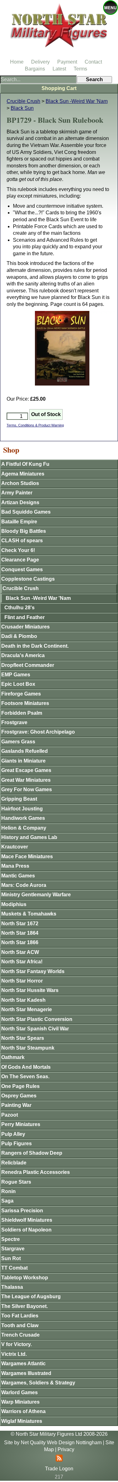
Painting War (16, 1105)
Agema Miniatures (22, 473)
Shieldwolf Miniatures (26, 1220)
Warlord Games (19, 1392)
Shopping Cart (59, 88)
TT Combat (14, 1268)
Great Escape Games (26, 770)
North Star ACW (20, 952)
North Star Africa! (21, 961)
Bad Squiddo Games (26, 512)
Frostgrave (14, 722)
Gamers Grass (18, 741)
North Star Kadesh (23, 1000)
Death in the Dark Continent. (35, 646)
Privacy (66, 1449)
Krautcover (14, 846)
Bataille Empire (19, 521)
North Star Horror (22, 980)
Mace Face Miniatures (27, 856)
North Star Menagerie (26, 1009)
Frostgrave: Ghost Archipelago (38, 732)
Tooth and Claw (19, 1325)
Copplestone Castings (28, 579)
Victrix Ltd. (14, 1354)
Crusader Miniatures (25, 626)
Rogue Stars (16, 1182)
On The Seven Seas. (25, 1076)
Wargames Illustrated (26, 1373)
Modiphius (13, 904)
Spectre (10, 1239)
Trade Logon (59, 1468)
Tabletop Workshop (24, 1277)
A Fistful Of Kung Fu (25, 464)
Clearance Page (20, 559)
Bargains (35, 68)
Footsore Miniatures (25, 703)
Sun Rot (11, 1258)
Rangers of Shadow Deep (31, 1153)
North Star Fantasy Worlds (33, 971)
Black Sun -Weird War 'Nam (77, 101)
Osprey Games (19, 1095)
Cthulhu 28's (19, 607)
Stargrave (13, 1248)
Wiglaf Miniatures (21, 1421)
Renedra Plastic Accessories (35, 1172)
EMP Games (15, 674)
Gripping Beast (19, 799)
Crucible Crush (23, 101)
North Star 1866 (19, 942)
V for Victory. (16, 1344)
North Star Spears (22, 1038)
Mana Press (15, 866)
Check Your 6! (18, 550)
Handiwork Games (23, 818)
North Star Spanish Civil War (35, 1028)
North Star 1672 (19, 923)
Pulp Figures (16, 1143)
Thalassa (12, 1287)
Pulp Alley (13, 1134)
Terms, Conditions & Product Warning (35, 425)
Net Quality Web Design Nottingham (61, 1442)
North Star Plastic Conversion (36, 1019)
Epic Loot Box (18, 684)
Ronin (8, 1191)
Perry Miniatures (20, 1124)
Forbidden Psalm (21, 713)
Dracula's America (23, 655)
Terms (80, 68)
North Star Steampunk (27, 1048)
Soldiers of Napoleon (26, 1229)
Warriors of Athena (23, 1411)
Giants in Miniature (23, 761)
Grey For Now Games (26, 789)
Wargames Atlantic (23, 1363)
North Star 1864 (19, 933)
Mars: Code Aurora (23, 885)
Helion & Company (23, 828)
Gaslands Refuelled (24, 751)
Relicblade (13, 1162)
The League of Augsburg (31, 1296)
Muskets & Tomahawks (28, 913)
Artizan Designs (20, 502)
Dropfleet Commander (27, 665)
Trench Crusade (20, 1335)
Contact (93, 62)
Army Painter (16, 492)
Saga (7, 1200)
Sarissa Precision (22, 1210)
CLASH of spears (22, 540)
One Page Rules (20, 1086)
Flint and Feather (24, 617)
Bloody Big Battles (23, 531)
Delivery (40, 62)
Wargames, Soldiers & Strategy (38, 1382)
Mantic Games (18, 875)
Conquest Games (22, 569)
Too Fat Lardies (19, 1315)
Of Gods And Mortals (26, 1067)
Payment (67, 62)
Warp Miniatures (20, 1402)
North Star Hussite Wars (30, 990)
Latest (59, 68)
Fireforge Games (21, 693)
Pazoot (9, 1115)
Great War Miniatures (26, 780)
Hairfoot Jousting (22, 808)
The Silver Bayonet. (24, 1306)
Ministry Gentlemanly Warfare (36, 894)
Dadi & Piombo (19, 636)
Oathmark (13, 1057)
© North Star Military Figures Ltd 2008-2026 (59, 1434)
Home (17, 62)
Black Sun (22, 108)
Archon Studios (20, 483)
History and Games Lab (29, 837)
